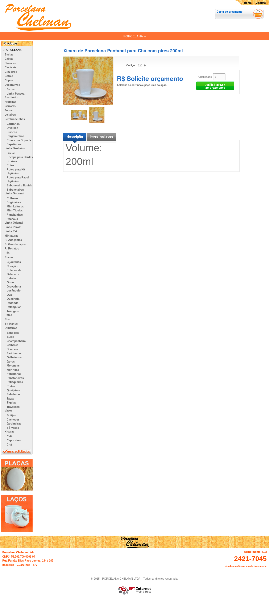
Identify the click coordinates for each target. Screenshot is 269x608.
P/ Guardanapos (15, 244)
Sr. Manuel (11, 323)
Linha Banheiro (15, 148)
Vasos (8, 410)
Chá (9, 444)
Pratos (11, 386)
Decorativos (12, 84)
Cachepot (13, 419)
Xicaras (9, 431)
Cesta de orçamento (230, 11)
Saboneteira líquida (19, 185)
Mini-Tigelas (15, 210)
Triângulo (13, 311)
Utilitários (11, 328)
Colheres (12, 198)
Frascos (12, 132)
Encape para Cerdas (20, 157)
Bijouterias (14, 262)
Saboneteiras (15, 189)
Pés (7, 253)
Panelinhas (14, 373)
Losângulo (14, 290)
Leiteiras (10, 114)
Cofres (9, 76)
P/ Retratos (12, 248)
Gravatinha (14, 286)
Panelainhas (15, 214)
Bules (10, 336)
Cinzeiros (11, 71)
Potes (10, 165)
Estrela (11, 278)
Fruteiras (10, 101)
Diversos (12, 127)
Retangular (14, 307)
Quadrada (13, 298)
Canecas (10, 63)
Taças (10, 398)
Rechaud (12, 218)
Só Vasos (13, 427)
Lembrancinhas (15, 119)
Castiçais (10, 67)
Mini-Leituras (15, 206)
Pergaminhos (15, 136)
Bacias (9, 54)
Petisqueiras (15, 382)
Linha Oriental (14, 222)
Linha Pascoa (15, 93)
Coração (12, 266)
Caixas (9, 58)
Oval (10, 294)
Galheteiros (14, 357)
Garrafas (10, 106)
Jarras (11, 89)
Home (248, 3)
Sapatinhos (14, 144)
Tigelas (11, 402)
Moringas (13, 369)
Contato (261, 3)
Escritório (11, 97)
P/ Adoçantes (13, 239)
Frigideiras (14, 202)
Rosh (8, 319)
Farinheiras (14, 353)
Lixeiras (12, 161)
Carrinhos (13, 123)
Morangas (13, 365)
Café (9, 436)
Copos (9, 80)
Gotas (10, 282)
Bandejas (13, 332)
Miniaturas (11, 235)
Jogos (9, 110)
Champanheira (16, 341)
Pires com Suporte (19, 140)
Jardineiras (14, 423)
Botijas (11, 415)
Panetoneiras (15, 378)
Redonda (12, 303)
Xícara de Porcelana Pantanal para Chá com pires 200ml (123, 50)
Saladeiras (13, 394)
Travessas (13, 406)
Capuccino (14, 440)
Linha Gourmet (14, 193)
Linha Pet (11, 231)
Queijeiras (13, 390)
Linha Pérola (13, 227)
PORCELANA (133, 36)
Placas (9, 257)
